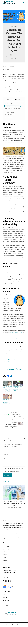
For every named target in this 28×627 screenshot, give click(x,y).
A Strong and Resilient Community (13, 106)
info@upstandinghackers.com (9, 570)
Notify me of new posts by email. (12, 471)
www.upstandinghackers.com (9, 572)
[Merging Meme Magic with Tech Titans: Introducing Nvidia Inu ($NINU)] (18, 383)
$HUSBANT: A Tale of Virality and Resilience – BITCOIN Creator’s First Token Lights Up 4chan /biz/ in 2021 (7, 389)
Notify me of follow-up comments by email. (14, 468)
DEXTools (10, 359)
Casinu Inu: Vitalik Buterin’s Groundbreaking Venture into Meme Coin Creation (6, 402)
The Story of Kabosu (9, 103)
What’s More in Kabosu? (10, 114)
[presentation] (4, 496)
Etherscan (15, 359)
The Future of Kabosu (9, 112)
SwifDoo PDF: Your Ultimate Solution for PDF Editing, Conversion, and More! (17, 416)
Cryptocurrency (14, 26)
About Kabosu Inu (9, 117)
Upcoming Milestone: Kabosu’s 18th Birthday (12, 109)
